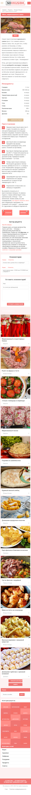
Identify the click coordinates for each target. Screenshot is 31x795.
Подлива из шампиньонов (11, 460)
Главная (4, 10)
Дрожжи (4, 113)
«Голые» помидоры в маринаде (13, 401)
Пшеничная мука (7, 108)
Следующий (23, 212)
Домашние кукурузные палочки (13, 520)
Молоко (4, 111)
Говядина (4, 87)
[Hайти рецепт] (29, 3)
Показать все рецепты (16, 680)
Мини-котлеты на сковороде (12, 610)
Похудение (5, 759)
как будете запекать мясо (20, 200)
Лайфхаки (5, 756)
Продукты (5, 762)
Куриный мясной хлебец (10, 490)
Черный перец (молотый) (9, 95)
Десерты (5, 676)
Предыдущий (8, 212)
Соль (3, 103)
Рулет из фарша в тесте (10, 371)
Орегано (4, 98)
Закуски (5, 343)
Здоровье (5, 753)
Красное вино (6, 90)
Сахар (3, 106)
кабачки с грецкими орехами (11, 250)
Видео (4, 749)
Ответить (11, 260)
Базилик (4, 92)
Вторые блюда (18, 10)
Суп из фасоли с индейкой (11, 580)
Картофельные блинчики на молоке (15, 550)
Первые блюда (7, 583)
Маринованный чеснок (10, 431)
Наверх (15, 684)
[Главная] (15, 3)
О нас (6, 789)
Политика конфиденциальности (17, 789)
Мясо (15, 35)
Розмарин (5, 100)
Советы (4, 766)
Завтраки (5, 553)
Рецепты (10, 10)
